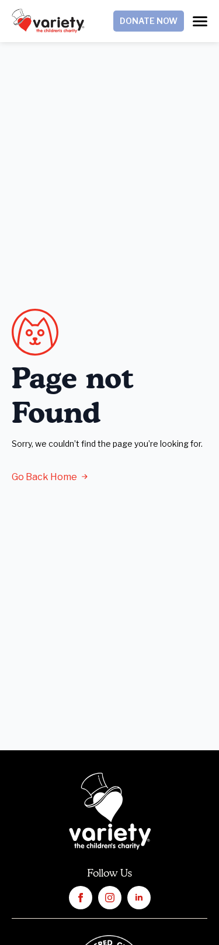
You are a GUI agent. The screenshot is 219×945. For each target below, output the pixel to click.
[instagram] (109, 897)
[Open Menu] (200, 21)
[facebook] (80, 897)
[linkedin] (139, 897)
